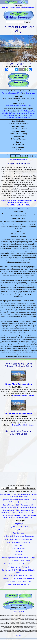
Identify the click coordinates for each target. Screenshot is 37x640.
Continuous (14, 105)
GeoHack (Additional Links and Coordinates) (19, 536)
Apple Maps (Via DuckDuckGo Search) (18, 539)
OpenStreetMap (18, 533)
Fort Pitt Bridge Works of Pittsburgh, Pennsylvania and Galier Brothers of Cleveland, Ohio (18, 113)
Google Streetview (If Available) (18, 527)
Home (12, 595)
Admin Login (18, 635)
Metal (8, 105)
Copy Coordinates (29, 488)
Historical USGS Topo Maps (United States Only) (18, 578)
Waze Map (18, 554)
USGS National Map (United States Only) (18, 575)
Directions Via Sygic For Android (19, 567)
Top (25, 595)
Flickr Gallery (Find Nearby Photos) (18, 561)
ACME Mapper (19, 551)
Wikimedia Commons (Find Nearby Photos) (18, 564)
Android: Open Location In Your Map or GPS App (18, 558)
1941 (3, 111)
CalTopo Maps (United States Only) (18, 584)
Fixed (29, 105)
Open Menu (2, 2)
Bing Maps (18, 530)
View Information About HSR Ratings (18, 159)
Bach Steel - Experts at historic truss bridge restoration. (18, 7)
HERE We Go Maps (18, 548)
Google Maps (18, 524)
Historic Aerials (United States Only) (18, 581)
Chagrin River (30, 93)
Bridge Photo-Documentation (18, 384)
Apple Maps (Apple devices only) (18, 542)
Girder (24, 105)
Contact (21, 612)
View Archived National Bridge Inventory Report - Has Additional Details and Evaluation (18, 201)
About (15, 612)
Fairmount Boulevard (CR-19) (12, 93)
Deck (20, 105)
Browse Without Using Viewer (23, 395)
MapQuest (18, 545)
